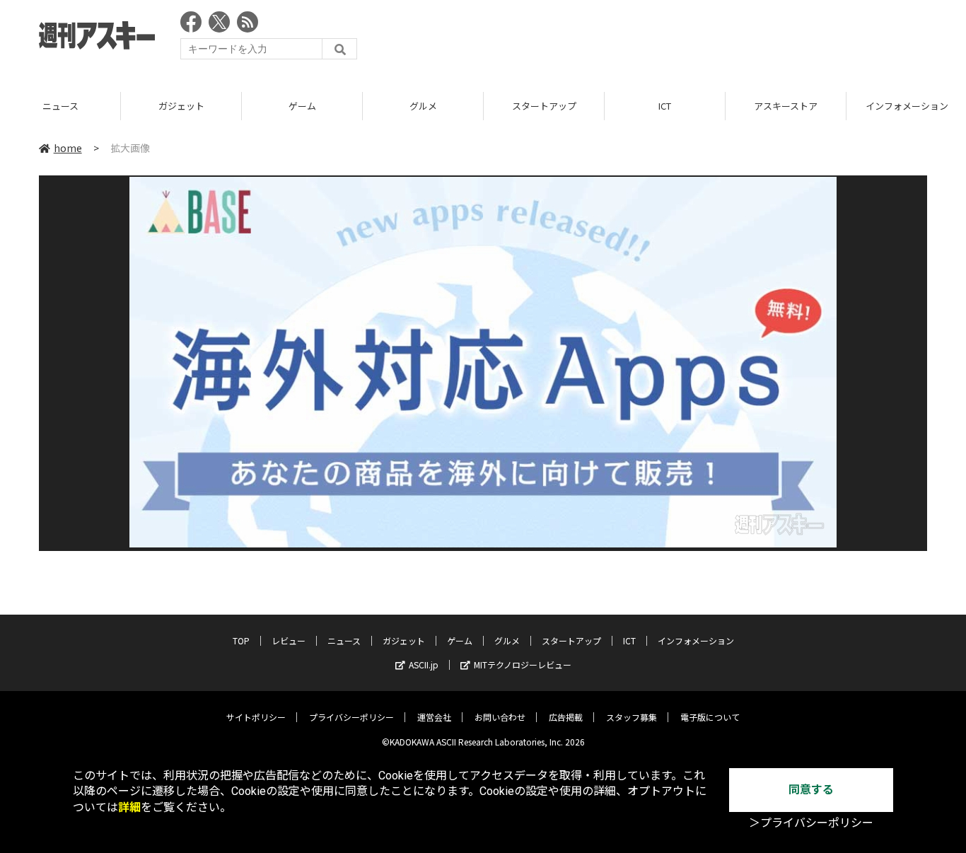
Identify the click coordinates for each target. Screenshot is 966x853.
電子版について (710, 717)
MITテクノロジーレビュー (522, 664)
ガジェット (181, 105)
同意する (811, 789)
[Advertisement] (669, 39)
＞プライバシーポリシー (811, 823)
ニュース (60, 105)
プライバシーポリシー (351, 717)
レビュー (288, 640)
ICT (664, 105)
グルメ (423, 105)
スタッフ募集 (631, 717)
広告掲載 (566, 717)
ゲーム (302, 105)
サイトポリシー (256, 717)
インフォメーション (696, 640)
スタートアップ (544, 105)
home (68, 148)
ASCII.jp (423, 664)
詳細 (129, 807)
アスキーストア (785, 105)
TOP (241, 640)
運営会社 (434, 717)
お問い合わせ (500, 717)
